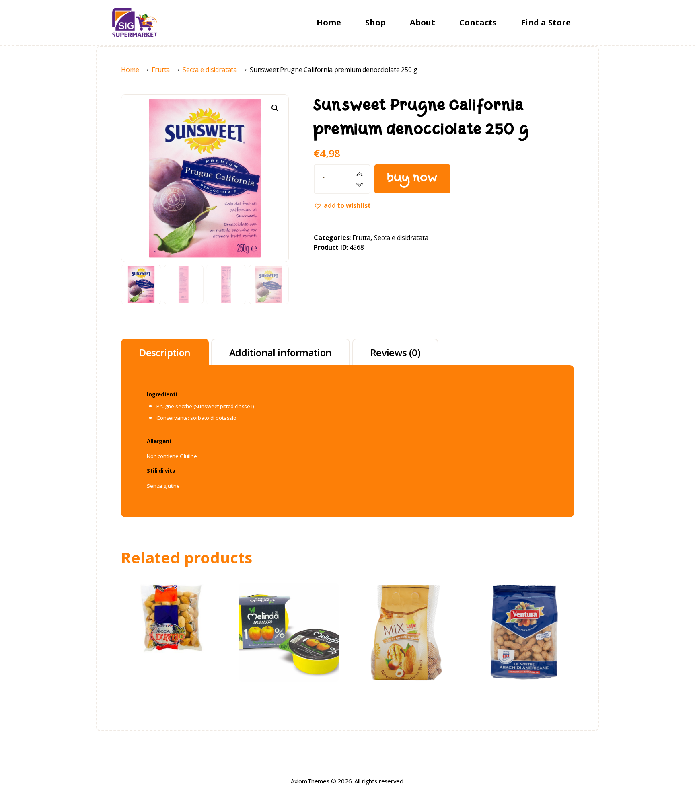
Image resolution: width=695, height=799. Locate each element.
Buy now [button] (170, 632)
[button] (275, 108)
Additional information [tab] (280, 352)
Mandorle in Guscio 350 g (171, 594)
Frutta (161, 69)
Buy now (412, 178)
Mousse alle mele (288, 609)
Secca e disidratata (210, 69)
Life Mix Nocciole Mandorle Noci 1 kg (406, 609)
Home (130, 69)
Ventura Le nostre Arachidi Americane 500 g (524, 609)
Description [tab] (164, 352)
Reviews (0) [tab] (395, 352)
